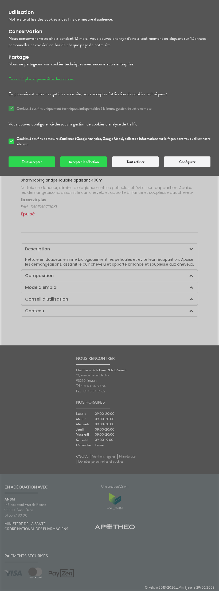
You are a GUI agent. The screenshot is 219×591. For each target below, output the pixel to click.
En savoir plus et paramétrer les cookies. (42, 79)
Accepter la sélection (84, 161)
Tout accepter (32, 161)
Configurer (187, 161)
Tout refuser (135, 161)
